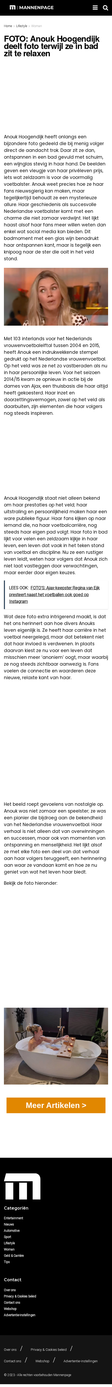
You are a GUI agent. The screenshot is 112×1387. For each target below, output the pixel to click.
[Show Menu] (95, 8)
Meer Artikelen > (56, 1105)
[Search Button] (105, 8)
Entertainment (13, 1218)
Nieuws (9, 1224)
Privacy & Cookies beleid (20, 1296)
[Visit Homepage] (32, 8)
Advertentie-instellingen (19, 1315)
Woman (36, 26)
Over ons (10, 1290)
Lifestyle (21, 26)
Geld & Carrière (14, 1256)
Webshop (10, 1309)
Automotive (12, 1231)
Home (8, 26)
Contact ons (12, 1302)
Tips (7, 1262)
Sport (7, 1237)
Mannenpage (62, 1375)
